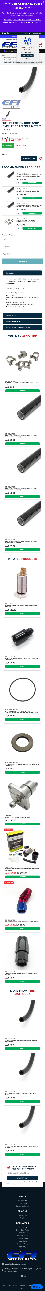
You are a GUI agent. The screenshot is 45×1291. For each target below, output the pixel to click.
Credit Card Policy (22, 1230)
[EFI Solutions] (11, 45)
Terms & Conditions (29, 1182)
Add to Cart (29, 158)
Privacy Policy (11, 1184)
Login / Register (37, 33)
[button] (40, 158)
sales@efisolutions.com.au (15, 1264)
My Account (22, 1200)
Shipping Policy (22, 1238)
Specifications (11, 315)
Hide (27, 59)
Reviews (9, 321)
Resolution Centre (22, 1206)
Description (10, 273)
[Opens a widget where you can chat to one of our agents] (37, 1287)
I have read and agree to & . (22, 1183)
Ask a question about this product (18, 327)
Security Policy (22, 1235)
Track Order (22, 1203)
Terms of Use (22, 1227)
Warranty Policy (22, 1244)
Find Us (22, 1218)
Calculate (22, 261)
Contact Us (23, 1215)
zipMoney (22, 1247)
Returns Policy (22, 1241)
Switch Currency (27, 56)
